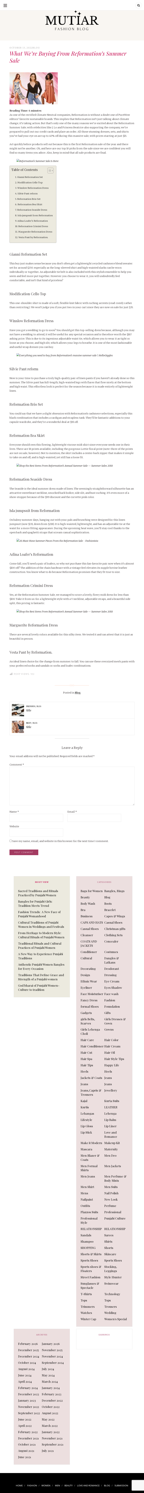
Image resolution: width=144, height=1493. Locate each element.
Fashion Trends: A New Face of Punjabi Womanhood (39, 914)
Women (45, 1485)
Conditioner (89, 952)
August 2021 (26, 1451)
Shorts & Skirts (91, 1254)
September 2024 (53, 1362)
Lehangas (87, 1113)
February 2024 (28, 1388)
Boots (108, 903)
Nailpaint (87, 1199)
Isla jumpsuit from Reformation (35, 215)
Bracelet (110, 910)
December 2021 (28, 1438)
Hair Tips (87, 1065)
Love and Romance (110, 1134)
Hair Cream (112, 1046)
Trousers (110, 1306)
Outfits (85, 1206)
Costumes (111, 952)
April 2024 (25, 1381)
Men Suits (111, 1187)
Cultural (86, 958)
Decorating (88, 969)
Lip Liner (110, 1126)
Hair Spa (86, 1059)
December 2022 (52, 1400)
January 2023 (27, 1400)
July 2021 (48, 1451)
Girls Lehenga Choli (90, 1031)
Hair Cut (86, 1052)
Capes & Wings (114, 916)
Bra (83, 910)
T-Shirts (86, 1294)
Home (19, 1485)
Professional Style (89, 1220)
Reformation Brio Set (29, 199)
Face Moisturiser (92, 994)
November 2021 (52, 1438)
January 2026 (51, 1344)
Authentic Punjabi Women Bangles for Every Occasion (41, 966)
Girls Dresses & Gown (115, 1021)
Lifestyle (86, 1120)
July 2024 (48, 1369)
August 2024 (26, 1369)
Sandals (86, 1235)
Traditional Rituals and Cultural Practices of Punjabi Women (39, 945)
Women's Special (115, 1319)
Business (87, 916)
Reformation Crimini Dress (33, 226)
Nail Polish (111, 1193)
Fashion (109, 1000)
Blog (36, 47)
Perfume (110, 1206)
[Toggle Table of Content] (49, 171)
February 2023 (51, 1394)
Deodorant (111, 969)
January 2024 (51, 1388)
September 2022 (29, 1413)
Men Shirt (87, 1187)
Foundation (112, 1006)
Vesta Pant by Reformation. (33, 237)
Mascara (86, 1149)
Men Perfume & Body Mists (115, 1178)
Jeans (108, 1078)
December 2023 (28, 1394)
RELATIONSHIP (91, 1229)
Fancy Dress (89, 1000)
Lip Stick (86, 1132)
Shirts (108, 1241)
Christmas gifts (114, 929)
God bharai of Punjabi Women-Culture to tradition (38, 987)
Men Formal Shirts (89, 1168)
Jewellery (110, 1090)
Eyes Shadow (113, 987)
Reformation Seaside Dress (32, 210)
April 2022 (25, 1426)
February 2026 (28, 1344)
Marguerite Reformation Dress (35, 231)
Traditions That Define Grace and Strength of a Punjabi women (41, 977)
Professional (112, 1212)
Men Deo (110, 1155)
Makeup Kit (112, 1143)
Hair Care (87, 1040)
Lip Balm (110, 1120)
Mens (84, 1193)
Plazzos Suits (89, 1212)
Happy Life (111, 1065)
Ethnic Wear (89, 981)
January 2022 (51, 1432)
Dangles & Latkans (111, 960)
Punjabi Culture (115, 1218)
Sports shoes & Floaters (91, 1269)
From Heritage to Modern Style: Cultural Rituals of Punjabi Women (41, 935)
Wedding (110, 1313)
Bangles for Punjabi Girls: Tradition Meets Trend (35, 903)
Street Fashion (90, 1277)
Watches (86, 1313)
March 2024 (50, 1381)
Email (72, 811)
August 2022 (50, 1413)
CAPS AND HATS (92, 922)
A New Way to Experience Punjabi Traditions (40, 956)
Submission (121, 1485)
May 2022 (48, 1419)
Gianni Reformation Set (30, 177)
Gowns (109, 1029)
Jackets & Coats (91, 1078)
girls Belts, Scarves (88, 1021)
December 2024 (28, 1356)
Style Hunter (113, 1277)
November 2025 (52, 1350)
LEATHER (110, 1107)
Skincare (110, 1254)
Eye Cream (111, 981)
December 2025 (28, 1350)
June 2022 (24, 1419)
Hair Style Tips (114, 1059)
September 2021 (52, 1444)
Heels (84, 1071)
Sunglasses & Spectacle (90, 1285)
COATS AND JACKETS (89, 943)
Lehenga (110, 1113)
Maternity (111, 1149)
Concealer (111, 941)
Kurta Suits (111, 1101)
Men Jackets (112, 1166)
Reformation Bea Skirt (30, 204)
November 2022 (28, 1407)
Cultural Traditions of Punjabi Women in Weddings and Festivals (41, 924)
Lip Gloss (87, 1126)
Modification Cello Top (30, 182)
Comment (16, 764)
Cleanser (87, 935)
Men (57, 1485)
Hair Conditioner (92, 1046)
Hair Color (111, 1040)
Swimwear (111, 1283)
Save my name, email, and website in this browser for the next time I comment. (60, 841)
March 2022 (50, 1426)
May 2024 (48, 1375)
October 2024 (27, 1362)
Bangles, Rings (114, 891)
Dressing (110, 975)
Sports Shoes (89, 1260)
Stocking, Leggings (110, 1269)
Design (85, 975)
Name (14, 811)
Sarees (108, 1235)
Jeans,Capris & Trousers (91, 1092)
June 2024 (24, 1375)
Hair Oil (109, 1052)
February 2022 (28, 1432)
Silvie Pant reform (28, 193)
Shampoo (87, 1241)
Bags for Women (92, 891)
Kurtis (85, 1107)
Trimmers (88, 1306)
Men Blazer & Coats (90, 1157)
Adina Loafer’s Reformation (32, 221)
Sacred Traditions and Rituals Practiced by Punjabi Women (38, 893)
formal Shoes (90, 1006)
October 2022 (51, 1407)
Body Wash (88, 903)
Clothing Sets (113, 935)
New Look (111, 1199)
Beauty (85, 897)
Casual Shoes (113, 922)
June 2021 (24, 1457)
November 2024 (52, 1356)
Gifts (107, 1013)
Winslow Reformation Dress (33, 188)
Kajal (84, 1101)
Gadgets (86, 1013)
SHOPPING (88, 1248)
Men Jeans (88, 1176)
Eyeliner (86, 987)
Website (14, 826)
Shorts (108, 1248)
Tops (84, 1300)
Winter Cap (88, 1319)
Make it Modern (91, 1143)
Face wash (111, 994)
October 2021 (27, 1444)
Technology (112, 1294)
